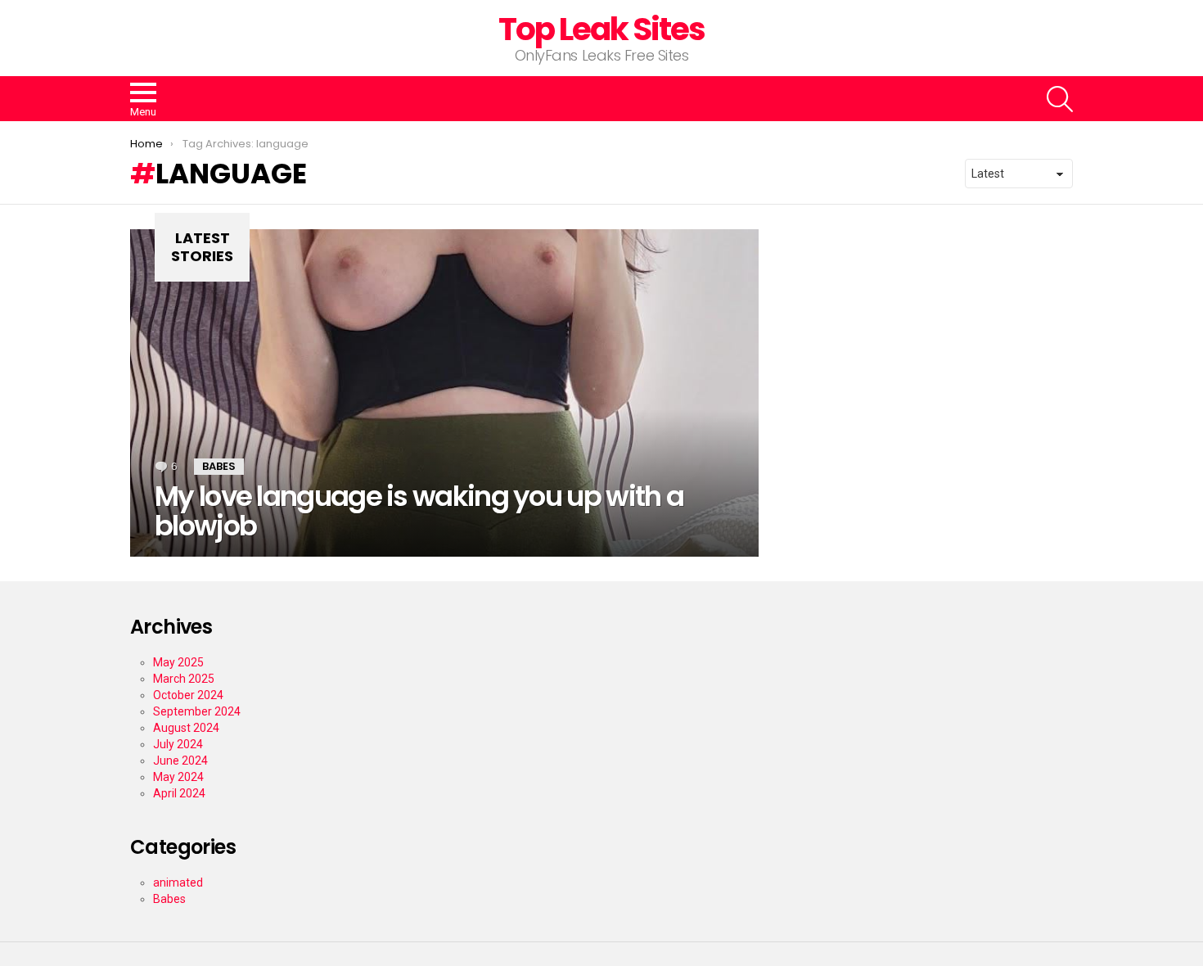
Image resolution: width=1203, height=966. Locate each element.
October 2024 (188, 695)
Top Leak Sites (601, 29)
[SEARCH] (1060, 99)
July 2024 (178, 744)
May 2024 (178, 776)
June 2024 (180, 760)
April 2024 (179, 793)
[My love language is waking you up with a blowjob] (444, 393)
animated (178, 882)
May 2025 (178, 662)
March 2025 (183, 678)
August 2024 (186, 727)
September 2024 (197, 711)
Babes (219, 466)
